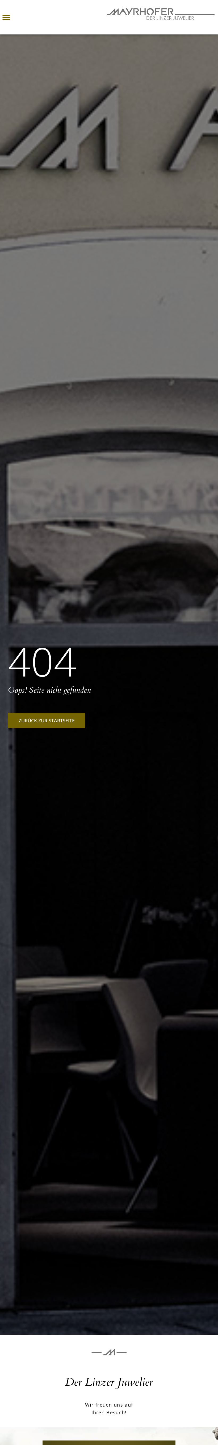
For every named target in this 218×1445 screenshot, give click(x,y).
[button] (6, 17)
